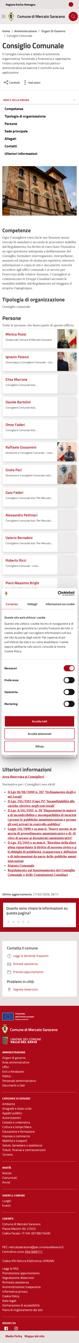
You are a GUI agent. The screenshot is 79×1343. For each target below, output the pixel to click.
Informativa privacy (15, 1291)
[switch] (69, 680)
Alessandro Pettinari (22, 515)
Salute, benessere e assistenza (22, 1145)
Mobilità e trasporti (14, 1140)
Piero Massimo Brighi (22, 583)
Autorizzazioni (11, 1117)
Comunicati (9, 1177)
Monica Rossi (16, 334)
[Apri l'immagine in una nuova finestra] (39, 191)
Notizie (7, 1173)
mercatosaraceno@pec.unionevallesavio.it (36, 1247)
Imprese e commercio (16, 1136)
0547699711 (33, 1251)
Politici (6, 1076)
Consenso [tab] (12, 604)
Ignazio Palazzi (17, 357)
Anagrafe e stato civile (16, 1108)
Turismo (7, 1154)
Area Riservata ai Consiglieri (23, 777)
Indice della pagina (16, 100)
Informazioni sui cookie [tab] (60, 604)
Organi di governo (14, 1057)
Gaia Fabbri (14, 492)
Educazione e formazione (18, 1131)
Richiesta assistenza (15, 1282)
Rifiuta (39, 746)
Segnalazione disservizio (18, 1277)
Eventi (6, 1205)
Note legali (9, 1300)
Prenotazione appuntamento (21, 1273)
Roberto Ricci (16, 560)
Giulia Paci (14, 470)
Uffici (5, 1067)
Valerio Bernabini (19, 537)
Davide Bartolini (18, 402)
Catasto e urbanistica (16, 1122)
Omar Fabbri (15, 424)
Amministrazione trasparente (21, 1287)
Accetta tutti (39, 721)
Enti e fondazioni (13, 1071)
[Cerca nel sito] (73, 16)
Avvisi (6, 1182)
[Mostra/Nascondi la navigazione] (3, 16)
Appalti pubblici (12, 1113)
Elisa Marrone (16, 379)
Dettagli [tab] (32, 604)
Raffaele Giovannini (21, 447)
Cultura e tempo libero (16, 1127)
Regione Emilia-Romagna (20, 4)
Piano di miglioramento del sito (22, 1310)
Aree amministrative (15, 1062)
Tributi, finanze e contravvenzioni (24, 1150)
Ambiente (8, 1104)
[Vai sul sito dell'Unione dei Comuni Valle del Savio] (21, 1041)
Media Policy (13, 1336)
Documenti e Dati (13, 1085)
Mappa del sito (34, 1336)
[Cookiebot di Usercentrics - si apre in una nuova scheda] (58, 593)
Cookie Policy (10, 1296)
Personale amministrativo (19, 1080)
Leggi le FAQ (10, 1268)
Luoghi (6, 1201)
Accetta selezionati (39, 734)
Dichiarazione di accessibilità (21, 1305)
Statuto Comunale (21, 865)
